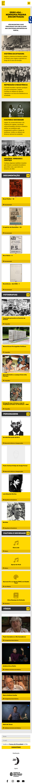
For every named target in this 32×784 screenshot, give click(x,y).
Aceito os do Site (15, 744)
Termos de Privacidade (16, 744)
